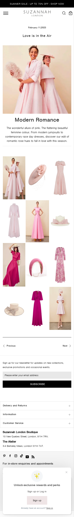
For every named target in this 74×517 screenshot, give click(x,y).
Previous (10, 346)
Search (36, 150)
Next (65, 346)
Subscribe (37, 384)
